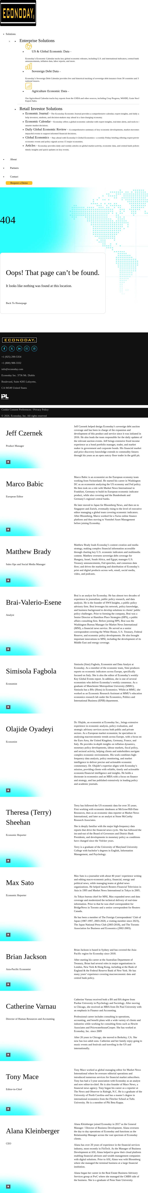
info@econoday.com (12, 369)
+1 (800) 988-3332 (11, 362)
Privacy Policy (41, 409)
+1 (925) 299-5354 (11, 356)
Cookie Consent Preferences (16, 409)
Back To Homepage (16, 303)
